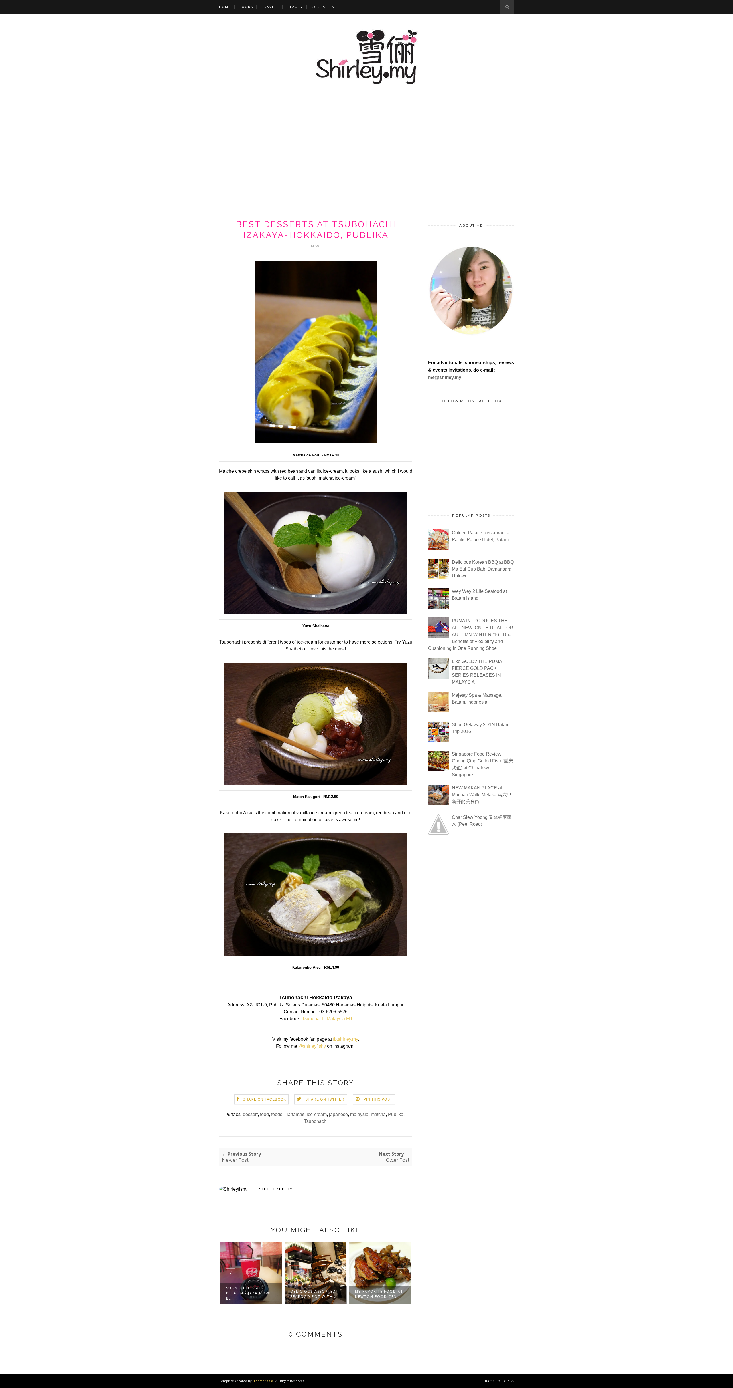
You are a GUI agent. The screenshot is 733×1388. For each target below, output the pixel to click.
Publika (395, 1114)
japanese (338, 1114)
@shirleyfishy (312, 1046)
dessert (250, 1114)
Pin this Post (378, 1099)
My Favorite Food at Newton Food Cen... (315, 1294)
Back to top (497, 1381)
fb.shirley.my (345, 1039)
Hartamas (294, 1114)
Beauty (295, 7)
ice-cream (317, 1114)
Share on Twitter (324, 1099)
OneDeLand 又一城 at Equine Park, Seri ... (378, 1294)
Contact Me (325, 7)
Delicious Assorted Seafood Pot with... (249, 1294)
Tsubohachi (316, 1121)
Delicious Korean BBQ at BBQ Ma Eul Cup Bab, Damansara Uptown (483, 569)
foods (276, 1114)
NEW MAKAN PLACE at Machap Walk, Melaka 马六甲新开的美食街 (481, 794)
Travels (270, 7)
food (264, 1114)
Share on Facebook (264, 1099)
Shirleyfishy (276, 1189)
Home (225, 7)
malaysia (359, 1114)
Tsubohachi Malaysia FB (327, 1018)
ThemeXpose (263, 1381)
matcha (378, 1114)
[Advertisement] (366, 196)
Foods (246, 7)
